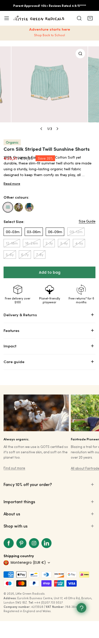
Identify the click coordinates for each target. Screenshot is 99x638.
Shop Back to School (49, 35)
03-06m (34, 231)
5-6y (10, 254)
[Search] (79, 18)
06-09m (55, 231)
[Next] (57, 129)
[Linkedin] (46, 543)
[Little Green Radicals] (38, 18)
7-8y (39, 254)
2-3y (49, 243)
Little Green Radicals (30, 593)
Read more (12, 183)
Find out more (14, 468)
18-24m (31, 243)
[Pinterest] (21, 543)
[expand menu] (7, 18)
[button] (90, 18)
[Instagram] (34, 543)
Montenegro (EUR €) (28, 562)
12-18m (12, 243)
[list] (49, 90)
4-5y (79, 243)
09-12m (76, 231)
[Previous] (41, 129)
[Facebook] (9, 543)
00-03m (13, 231)
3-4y (64, 243)
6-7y (25, 254)
